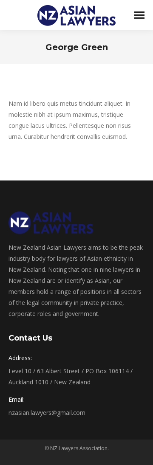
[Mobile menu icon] (139, 15)
